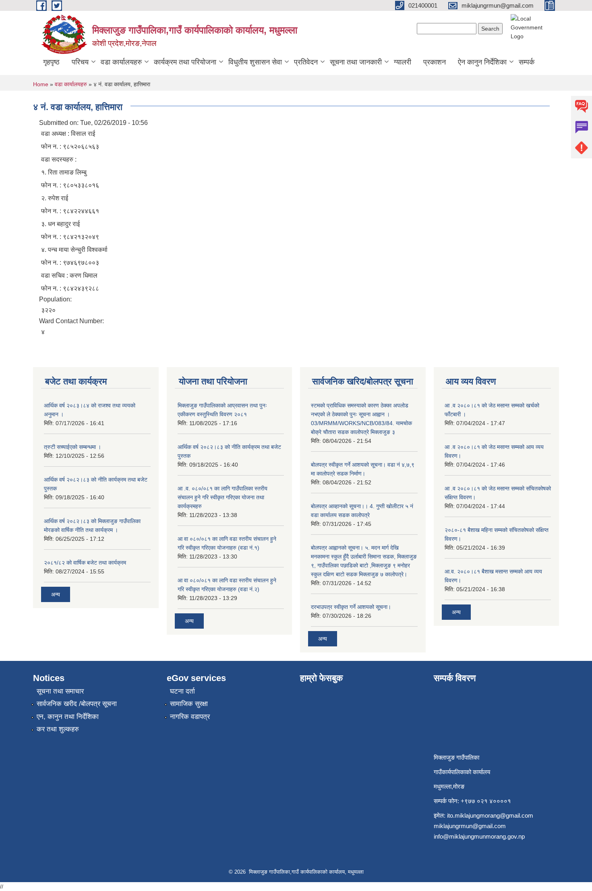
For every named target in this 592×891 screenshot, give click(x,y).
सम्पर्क (526, 62)
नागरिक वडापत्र (190, 717)
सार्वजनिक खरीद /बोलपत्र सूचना (77, 704)
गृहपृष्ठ (51, 62)
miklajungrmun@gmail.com (470, 825)
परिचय (80, 62)
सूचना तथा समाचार (60, 691)
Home (40, 84)
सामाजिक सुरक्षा (189, 704)
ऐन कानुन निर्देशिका (482, 62)
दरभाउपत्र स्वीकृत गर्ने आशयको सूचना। (351, 607)
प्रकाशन (434, 62)
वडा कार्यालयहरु (121, 62)
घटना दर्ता (182, 691)
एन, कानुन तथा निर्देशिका (68, 717)
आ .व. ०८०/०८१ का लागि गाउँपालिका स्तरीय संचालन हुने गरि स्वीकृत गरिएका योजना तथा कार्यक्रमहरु (222, 497)
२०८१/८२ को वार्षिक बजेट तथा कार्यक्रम (85, 562)
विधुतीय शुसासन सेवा (255, 62)
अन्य (55, 594)
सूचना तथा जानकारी (356, 62)
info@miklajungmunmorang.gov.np (479, 836)
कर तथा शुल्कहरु (58, 729)
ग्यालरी (402, 62)
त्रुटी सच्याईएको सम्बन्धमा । (72, 447)
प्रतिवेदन (306, 62)
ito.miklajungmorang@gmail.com (490, 815)
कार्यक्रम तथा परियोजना (185, 62)
